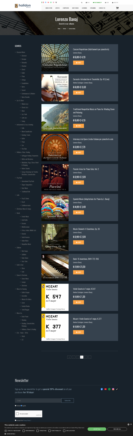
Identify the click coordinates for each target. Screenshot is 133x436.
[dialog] (66, 429)
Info (79, 62)
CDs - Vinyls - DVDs (22, 333)
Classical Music (21, 52)
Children (19, 247)
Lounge (24, 282)
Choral (23, 69)
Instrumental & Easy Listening (25, 124)
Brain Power (25, 316)
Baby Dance (25, 258)
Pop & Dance (25, 198)
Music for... (20, 313)
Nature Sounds (26, 168)
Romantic (24, 62)
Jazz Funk (24, 114)
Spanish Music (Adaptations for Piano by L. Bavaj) (91, 199)
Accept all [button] (97, 429)
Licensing (84, 8)
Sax (23, 145)
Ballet (23, 73)
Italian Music (25, 240)
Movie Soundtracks (27, 131)
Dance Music (25, 278)
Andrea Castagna (78, 82)
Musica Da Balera (26, 299)
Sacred (23, 90)
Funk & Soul (20, 265)
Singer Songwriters (27, 184)
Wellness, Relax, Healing (23, 152)
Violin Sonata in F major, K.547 (84, 288)
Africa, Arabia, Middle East (29, 230)
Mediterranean (25, 227)
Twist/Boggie (25, 309)
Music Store (49, 8)
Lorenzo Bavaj (77, 53)
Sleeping (24, 320)
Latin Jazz (24, 118)
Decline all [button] (117, 429)
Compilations (25, 83)
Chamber (24, 66)
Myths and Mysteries (27, 159)
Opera (23, 86)
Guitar (23, 138)
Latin (18, 195)
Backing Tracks (26, 135)
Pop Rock (19, 178)
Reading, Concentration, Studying (28, 324)
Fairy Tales (25, 261)
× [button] (131, 424)
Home (59, 28)
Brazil (23, 202)
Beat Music (25, 188)
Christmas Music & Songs (24, 209)
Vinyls (23, 336)
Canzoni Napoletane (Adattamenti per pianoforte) (91, 49)
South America (26, 237)
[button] (44, 434)
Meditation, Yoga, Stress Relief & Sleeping (30, 163)
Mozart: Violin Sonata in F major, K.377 (87, 318)
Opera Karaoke (26, 97)
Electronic (24, 285)
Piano (23, 76)
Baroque (24, 59)
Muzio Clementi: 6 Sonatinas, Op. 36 (86, 228)
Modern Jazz (25, 104)
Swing (23, 121)
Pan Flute (24, 149)
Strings (24, 80)
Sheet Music (75, 8)
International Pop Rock (28, 181)
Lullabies (24, 254)
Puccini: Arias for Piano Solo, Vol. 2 (86, 169)
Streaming (93, 8)
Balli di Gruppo (25, 292)
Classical (24, 55)
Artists (57, 8)
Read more (81, 427)
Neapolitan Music (26, 244)
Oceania (24, 223)
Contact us (102, 8)
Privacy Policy (26, 420)
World (18, 213)
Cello (23, 128)
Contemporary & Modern (28, 93)
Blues (23, 111)
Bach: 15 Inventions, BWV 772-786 (86, 258)
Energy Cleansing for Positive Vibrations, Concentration (30, 173)
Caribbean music (26, 205)
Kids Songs (25, 251)
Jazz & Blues (20, 100)
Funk (23, 271)
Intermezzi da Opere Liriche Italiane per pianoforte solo (93, 139)
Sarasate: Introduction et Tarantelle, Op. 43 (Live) (91, 79)
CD (22, 339)
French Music (25, 216)
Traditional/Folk (26, 191)
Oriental (24, 234)
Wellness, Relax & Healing (29, 329)
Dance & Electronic (22, 275)
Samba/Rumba (26, 306)
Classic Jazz (25, 107)
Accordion (24, 296)
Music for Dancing (22, 289)
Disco (23, 268)
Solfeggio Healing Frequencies (30, 155)
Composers (66, 8)
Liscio (23, 303)
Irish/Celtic (25, 220)
